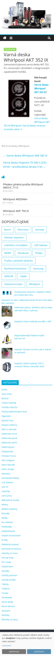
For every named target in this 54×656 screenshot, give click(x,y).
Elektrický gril (8, 447)
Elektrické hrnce (9, 433)
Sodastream (7, 566)
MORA (7, 253)
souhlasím (39, 651)
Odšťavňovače (8, 531)
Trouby (5, 593)
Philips (38, 253)
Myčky (4, 517)
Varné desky (10, 49)
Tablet (23, 276)
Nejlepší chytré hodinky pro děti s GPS (32, 321)
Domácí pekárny (9, 425)
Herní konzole (8, 464)
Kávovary (6, 473)
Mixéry (5, 504)
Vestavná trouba (13, 284)
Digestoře (6, 416)
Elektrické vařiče (9, 442)
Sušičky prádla (9, 579)
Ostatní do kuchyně (11, 535)
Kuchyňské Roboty (10, 478)
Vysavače (6, 610)
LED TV (5, 486)
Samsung (38, 268)
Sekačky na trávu (10, 553)
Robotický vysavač (10, 544)
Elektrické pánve (9, 438)
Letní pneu (7, 495)
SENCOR (8, 276)
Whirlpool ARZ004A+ (15, 199)
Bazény (5, 398)
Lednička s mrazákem (16, 245)
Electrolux (23, 229)
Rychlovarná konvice (15, 268)
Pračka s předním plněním (18, 260)
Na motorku (7, 522)
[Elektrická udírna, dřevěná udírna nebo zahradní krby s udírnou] (7, 312)
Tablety (5, 584)
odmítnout (14, 651)
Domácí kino (7, 420)
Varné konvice (8, 606)
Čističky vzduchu (10, 407)
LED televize (40, 245)
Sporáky (5, 571)
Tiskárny (6, 588)
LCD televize (7, 482)
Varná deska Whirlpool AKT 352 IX (41, 88)
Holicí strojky (8, 469)
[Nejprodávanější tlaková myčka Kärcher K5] (7, 340)
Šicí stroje (6, 562)
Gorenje (39, 229)
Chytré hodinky (9, 402)
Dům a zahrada (9, 429)
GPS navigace (8, 460)
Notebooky (7, 526)
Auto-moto (7, 394)
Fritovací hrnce (9, 456)
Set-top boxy (8, 557)
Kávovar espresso (14, 237)
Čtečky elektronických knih (14, 411)
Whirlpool (24, 146)
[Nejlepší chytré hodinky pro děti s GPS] (7, 326)
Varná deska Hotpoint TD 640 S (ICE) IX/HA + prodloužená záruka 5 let (24, 164)
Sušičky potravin (9, 575)
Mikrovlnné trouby (10, 500)
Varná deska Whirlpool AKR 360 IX (25, 155)
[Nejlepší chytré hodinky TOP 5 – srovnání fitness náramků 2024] (7, 368)
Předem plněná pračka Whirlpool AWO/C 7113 (23, 186)
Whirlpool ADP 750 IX (16, 211)
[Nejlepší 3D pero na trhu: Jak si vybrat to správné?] (7, 354)
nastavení (6, 645)
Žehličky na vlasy (10, 619)
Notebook (23, 253)
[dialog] (27, 644)
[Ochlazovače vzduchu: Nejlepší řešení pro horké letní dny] (7, 294)
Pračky (5, 540)
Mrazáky (6, 513)
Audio (4, 389)
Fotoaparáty (7, 451)
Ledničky (6, 491)
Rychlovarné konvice (11, 548)
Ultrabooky (7, 597)
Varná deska (10, 146)
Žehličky (5, 615)
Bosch (7, 229)
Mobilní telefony (9, 509)
